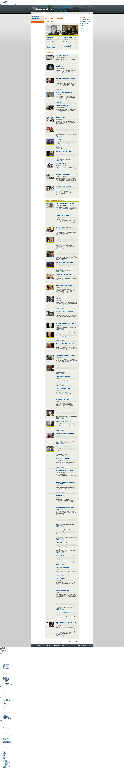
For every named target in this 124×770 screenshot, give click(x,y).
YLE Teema (5, 691)
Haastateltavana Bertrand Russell (64, 470)
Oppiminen (5, 756)
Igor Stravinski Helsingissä (62, 567)
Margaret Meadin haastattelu (63, 411)
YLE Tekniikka (5, 740)
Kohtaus (4, 751)
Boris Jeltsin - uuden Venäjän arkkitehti (66, 332)
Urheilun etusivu (6, 664)
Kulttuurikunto (5, 750)
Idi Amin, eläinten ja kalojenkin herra (65, 203)
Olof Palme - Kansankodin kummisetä (65, 78)
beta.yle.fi (5, 753)
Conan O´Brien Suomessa (62, 139)
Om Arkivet (78, 645)
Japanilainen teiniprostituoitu (63, 602)
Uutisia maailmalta (35, 16)
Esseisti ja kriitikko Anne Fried (63, 274)
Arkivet (78, 13)
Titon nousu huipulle (61, 578)
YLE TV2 (4, 690)
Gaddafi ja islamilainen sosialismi (64, 285)
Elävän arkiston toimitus (47, 645)
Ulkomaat (54, 15)
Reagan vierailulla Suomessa (63, 458)
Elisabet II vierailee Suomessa (63, 186)
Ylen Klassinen (6, 679)
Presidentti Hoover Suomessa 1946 (64, 311)
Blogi (59, 645)
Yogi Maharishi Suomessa (62, 399)
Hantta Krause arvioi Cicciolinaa (64, 237)
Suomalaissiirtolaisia (61, 163)
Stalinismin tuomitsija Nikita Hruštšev (65, 323)
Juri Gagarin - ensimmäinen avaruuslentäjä (63, 65)
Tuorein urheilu (6, 665)
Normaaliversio (89, 6)
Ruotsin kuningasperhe (61, 117)
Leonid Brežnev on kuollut (62, 215)
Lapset (74, 13)
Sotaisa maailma (35, 18)
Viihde (4, 707)
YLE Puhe (5, 677)
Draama (4, 709)
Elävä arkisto (48, 15)
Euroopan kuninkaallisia (62, 105)
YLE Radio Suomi (6, 675)
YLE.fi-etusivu (5, 1)
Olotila (4, 749)
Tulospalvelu (5, 666)
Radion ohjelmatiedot (7, 673)
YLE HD (4, 694)
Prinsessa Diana (60, 128)
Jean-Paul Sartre (51, 37)
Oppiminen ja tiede (6, 705)
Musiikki (63, 13)
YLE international (6, 762)
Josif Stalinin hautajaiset (62, 542)
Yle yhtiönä (5, 760)
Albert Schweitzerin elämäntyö (63, 518)
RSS (91, 13)
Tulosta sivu (73, 641)
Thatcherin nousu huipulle (69, 37)
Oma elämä (68, 13)
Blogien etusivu (6, 722)
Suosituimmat (5, 716)
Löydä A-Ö (5, 2)
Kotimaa (39, 13)
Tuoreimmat (5, 656)
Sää (3, 659)
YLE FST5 (5, 693)
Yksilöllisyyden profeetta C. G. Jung (65, 355)
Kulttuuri (4, 706)
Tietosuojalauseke (6, 766)
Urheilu (49, 13)
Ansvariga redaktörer (7, 742)
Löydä (15, 4)
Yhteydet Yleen (6, 739)
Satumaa (4, 757)
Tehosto (4, 758)
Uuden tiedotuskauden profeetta (64, 421)
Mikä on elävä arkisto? (36, 645)
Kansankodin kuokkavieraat (63, 174)
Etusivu (34, 13)
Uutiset (4, 701)
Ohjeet (62, 645)
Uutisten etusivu (6, 655)
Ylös (78, 641)
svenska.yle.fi (5, 761)
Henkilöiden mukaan (7, 718)
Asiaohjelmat (5, 704)
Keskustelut (5, 727)
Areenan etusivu (6, 699)
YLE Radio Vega (6, 680)
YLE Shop (5, 763)
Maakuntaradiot (6, 678)
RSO (4, 748)
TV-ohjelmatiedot (6, 688)
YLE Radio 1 (5, 674)
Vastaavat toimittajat (7, 741)
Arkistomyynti (5, 764)
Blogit (4, 755)
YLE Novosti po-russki (7, 684)
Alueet (4, 658)
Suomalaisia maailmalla (62, 55)
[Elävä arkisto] (45, 8)
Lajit (3, 667)
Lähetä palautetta (6, 738)
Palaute (55, 645)
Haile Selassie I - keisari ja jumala (64, 529)
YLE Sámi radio (6, 683)
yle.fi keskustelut (6, 728)
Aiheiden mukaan (6, 717)
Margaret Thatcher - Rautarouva (64, 92)
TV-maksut (5, 765)
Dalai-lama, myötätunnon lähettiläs (64, 262)
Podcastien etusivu (6, 732)
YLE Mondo (5, 682)
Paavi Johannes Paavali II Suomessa (65, 343)
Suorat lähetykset (6, 700)
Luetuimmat (5, 657)
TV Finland (5, 695)
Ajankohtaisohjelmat (7, 703)
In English (90, 645)
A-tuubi (4, 752)
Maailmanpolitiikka (35, 20)
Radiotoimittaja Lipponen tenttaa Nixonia (66, 446)
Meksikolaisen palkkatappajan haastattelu (66, 612)
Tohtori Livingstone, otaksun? (63, 388)
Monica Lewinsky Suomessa (63, 376)
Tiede (4, 754)
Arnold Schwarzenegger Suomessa (64, 507)
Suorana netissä (6, 668)
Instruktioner (83, 645)
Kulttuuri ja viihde (56, 13)
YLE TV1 (4, 689)
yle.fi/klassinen (6, 747)
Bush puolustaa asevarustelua (63, 227)
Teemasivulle (59, 61)
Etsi (1, 4)
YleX (3, 676)
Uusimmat (5, 715)
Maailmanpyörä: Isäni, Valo (62, 590)
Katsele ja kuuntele (51, 47)
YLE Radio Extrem (6, 681)
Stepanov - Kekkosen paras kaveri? (65, 555)
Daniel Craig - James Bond (62, 252)
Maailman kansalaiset (36, 22)
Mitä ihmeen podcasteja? (8, 733)
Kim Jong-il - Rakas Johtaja (63, 366)
